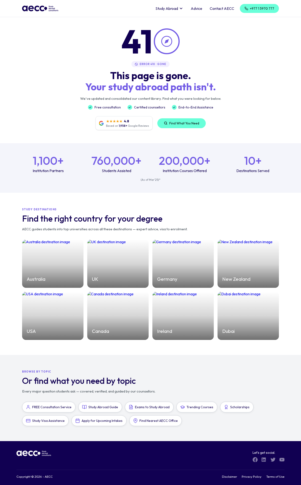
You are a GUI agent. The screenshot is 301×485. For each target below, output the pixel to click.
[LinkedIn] (264, 459)
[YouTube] (282, 459)
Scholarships (240, 407)
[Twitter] (273, 459)
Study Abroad (166, 8)
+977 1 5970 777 (262, 8)
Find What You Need (184, 123)
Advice (196, 8)
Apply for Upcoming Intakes (102, 421)
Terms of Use (275, 476)
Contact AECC (222, 8)
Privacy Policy (251, 476)
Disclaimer (229, 476)
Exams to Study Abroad (152, 407)
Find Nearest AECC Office (158, 421)
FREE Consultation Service (51, 407)
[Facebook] (255, 459)
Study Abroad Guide (103, 407)
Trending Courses (199, 407)
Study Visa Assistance (48, 421)
